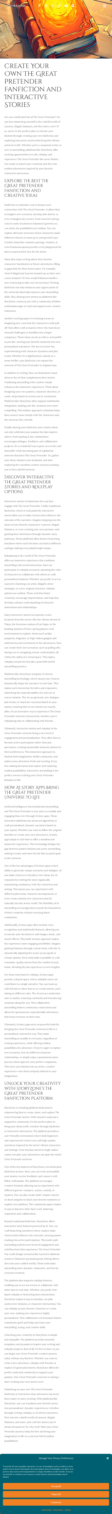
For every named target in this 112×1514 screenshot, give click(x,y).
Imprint (68, 1510)
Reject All (56, 1494)
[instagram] (52, 5)
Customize (56, 1502)
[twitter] (46, 5)
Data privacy (58, 1510)
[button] (107, 1458)
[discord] (72, 5)
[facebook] (39, 5)
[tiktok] (59, 5)
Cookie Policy (46, 1510)
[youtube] (66, 5)
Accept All (56, 1486)
